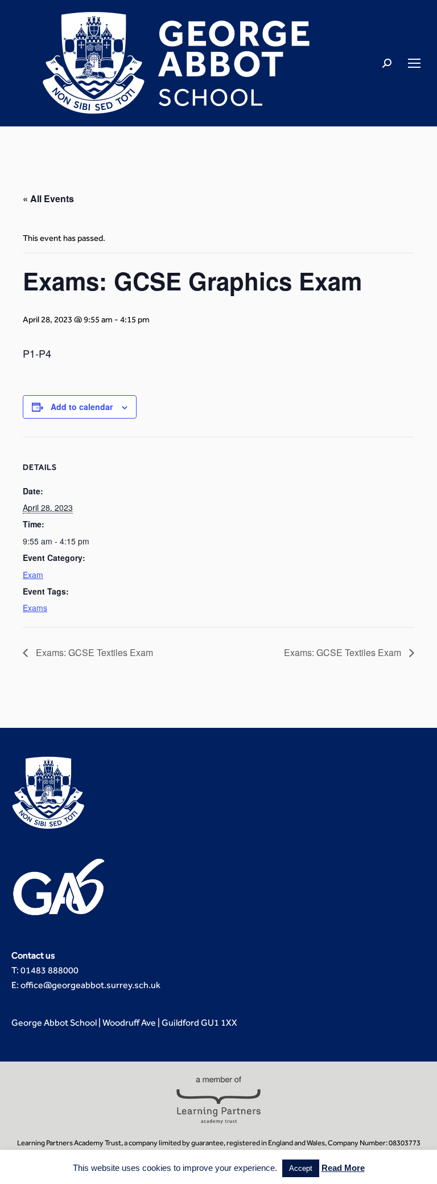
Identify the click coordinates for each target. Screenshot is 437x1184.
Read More (343, 1168)
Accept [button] (300, 1168)
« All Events (48, 198)
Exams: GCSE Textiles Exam (93, 652)
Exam (33, 574)
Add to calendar (82, 406)
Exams (35, 607)
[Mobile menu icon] (414, 63)
